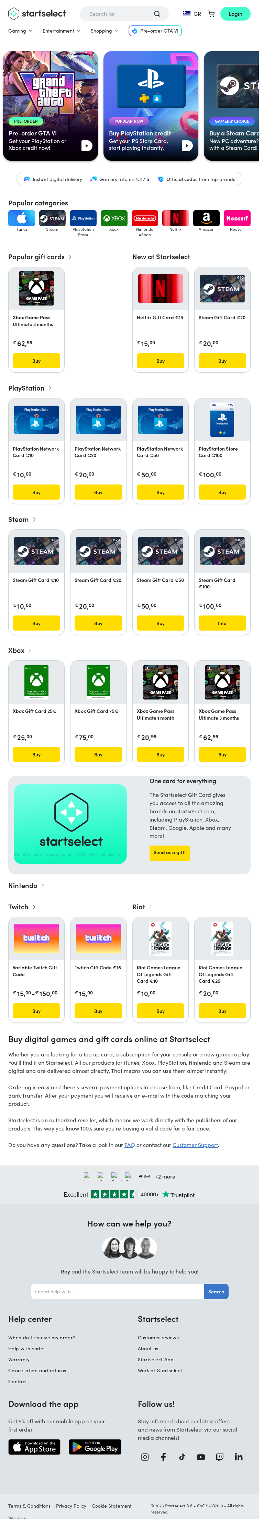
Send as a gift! (170, 852)
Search (216, 1291)
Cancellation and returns (37, 1370)
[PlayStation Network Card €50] (160, 420)
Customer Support (195, 1144)
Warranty (19, 1359)
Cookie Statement (112, 1506)
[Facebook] (165, 1457)
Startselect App (156, 1359)
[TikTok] (184, 1457)
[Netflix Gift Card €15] (160, 288)
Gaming (17, 30)
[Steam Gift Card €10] (36, 551)
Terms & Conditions (29, 1506)
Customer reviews (158, 1337)
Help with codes (26, 1348)
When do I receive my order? (41, 1337)
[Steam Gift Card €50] (160, 551)
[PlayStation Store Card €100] (222, 420)
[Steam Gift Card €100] (222, 551)
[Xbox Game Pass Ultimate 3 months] (36, 288)
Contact (17, 1381)
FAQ (129, 1144)
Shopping (101, 30)
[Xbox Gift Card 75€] (98, 682)
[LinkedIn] (241, 1457)
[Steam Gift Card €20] (222, 289)
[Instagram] (147, 1457)
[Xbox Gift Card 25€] (36, 682)
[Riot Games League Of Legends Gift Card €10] (160, 939)
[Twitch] (222, 1457)
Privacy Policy (71, 1506)
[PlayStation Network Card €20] (98, 420)
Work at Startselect (160, 1370)
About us (148, 1348)
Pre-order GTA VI (159, 30)
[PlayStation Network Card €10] (36, 420)
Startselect (158, 1318)
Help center (30, 1318)
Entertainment (58, 30)
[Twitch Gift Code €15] (98, 938)
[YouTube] (203, 1457)
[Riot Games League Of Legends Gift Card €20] (222, 939)
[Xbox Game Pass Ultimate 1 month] (160, 682)
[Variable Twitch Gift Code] (36, 938)
